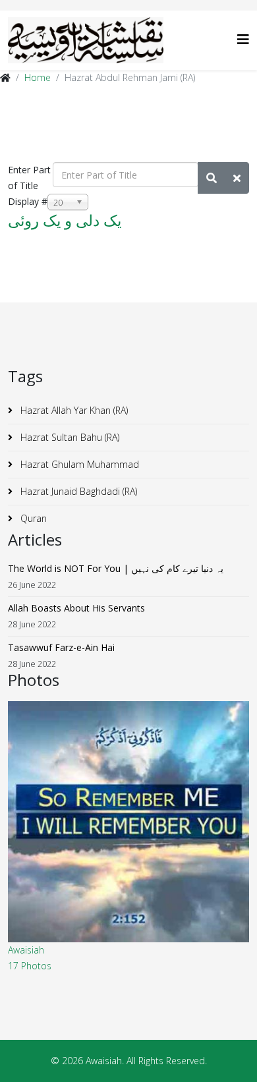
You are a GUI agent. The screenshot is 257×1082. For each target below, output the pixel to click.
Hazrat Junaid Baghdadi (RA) (77, 491)
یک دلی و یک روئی (64, 220)
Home (37, 77)
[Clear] (237, 178)
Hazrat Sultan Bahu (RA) (68, 437)
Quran (32, 518)
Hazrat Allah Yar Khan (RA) (73, 410)
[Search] (211, 178)
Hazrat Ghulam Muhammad (78, 464)
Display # (27, 201)
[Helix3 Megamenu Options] (243, 39)
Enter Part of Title (29, 177)
